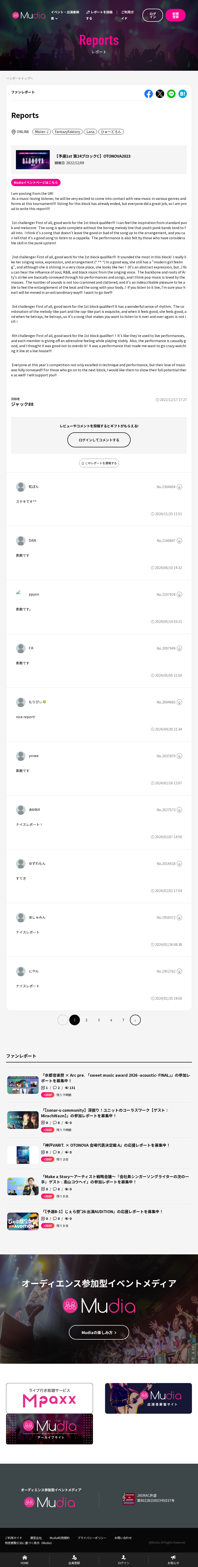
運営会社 (36, 1538)
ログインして (99, 439)
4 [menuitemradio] (111, 1020)
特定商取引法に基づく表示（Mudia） (29, 1543)
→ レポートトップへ (19, 78)
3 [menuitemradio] (99, 1020)
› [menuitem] (135, 1020)
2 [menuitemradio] (86, 1020)
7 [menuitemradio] (123, 1020)
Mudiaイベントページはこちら (36, 182)
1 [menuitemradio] (74, 1020)
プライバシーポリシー (92, 1538)
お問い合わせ (123, 1538)
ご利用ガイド (127, 15)
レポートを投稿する (99, 15)
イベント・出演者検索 (65, 15)
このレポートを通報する (100, 463)
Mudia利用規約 (60, 1538)
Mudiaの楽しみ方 (97, 1332)
